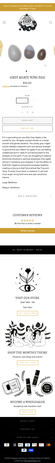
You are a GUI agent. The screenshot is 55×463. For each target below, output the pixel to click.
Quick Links (27, 421)
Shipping (5, 86)
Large (34, 100)
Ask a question (27, 196)
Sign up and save (27, 437)
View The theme (27, 363)
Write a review (27, 230)
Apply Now (27, 412)
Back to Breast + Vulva (29, 250)
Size (27, 95)
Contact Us (27, 429)
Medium (22, 100)
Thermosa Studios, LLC (32, 461)
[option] (27, 7)
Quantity (27, 107)
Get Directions (27, 313)
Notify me (27, 128)
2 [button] (29, 71)
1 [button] (26, 71)
